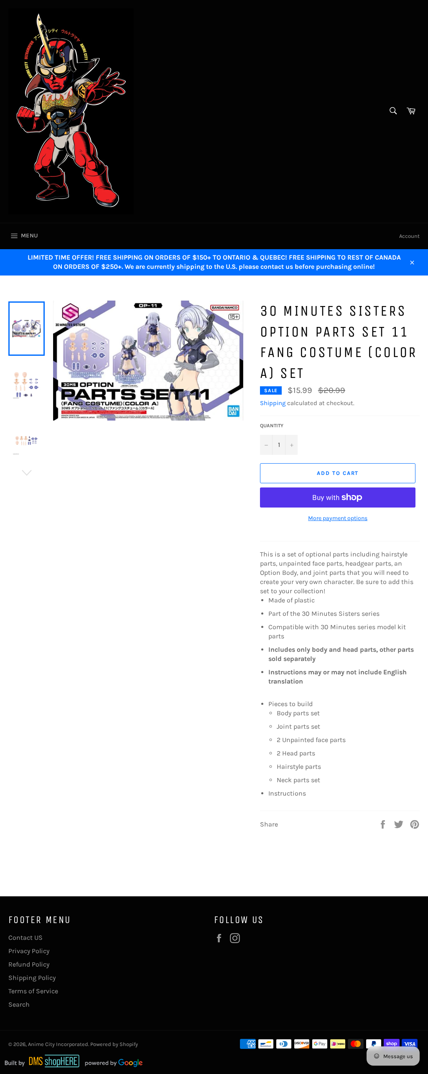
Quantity (271, 426)
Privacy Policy (28, 951)
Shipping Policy (32, 978)
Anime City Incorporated (58, 1044)
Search (19, 1004)
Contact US (25, 937)
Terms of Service (33, 991)
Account (409, 236)
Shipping (272, 403)
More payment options (337, 518)
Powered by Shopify (114, 1044)
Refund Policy (28, 964)
